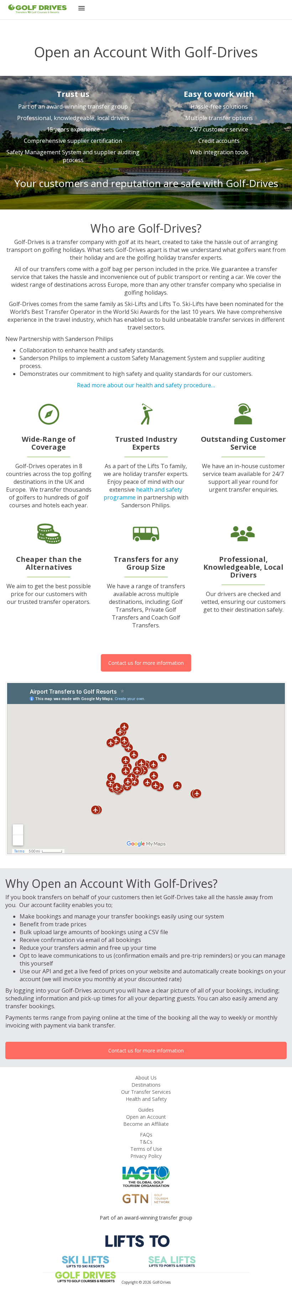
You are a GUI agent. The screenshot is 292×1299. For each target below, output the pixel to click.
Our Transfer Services (146, 1091)
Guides (146, 1109)
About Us (146, 1077)
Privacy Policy (146, 1156)
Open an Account (146, 1116)
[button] (81, 9)
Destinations (146, 1084)
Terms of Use (146, 1148)
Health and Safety (146, 1099)
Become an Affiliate (146, 1124)
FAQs (146, 1134)
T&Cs (146, 1141)
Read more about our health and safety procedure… (146, 385)
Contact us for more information (146, 662)
